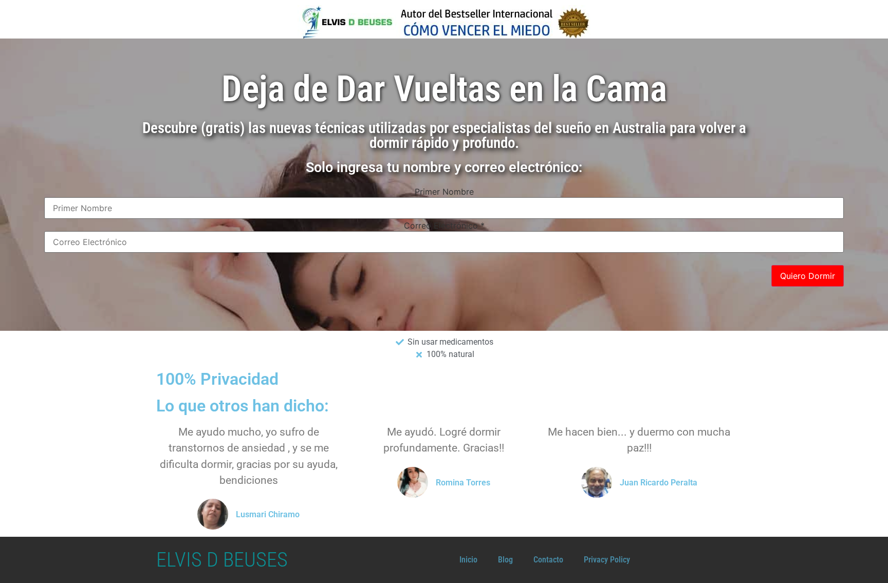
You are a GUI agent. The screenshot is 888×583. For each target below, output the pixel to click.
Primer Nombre (444, 191)
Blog (505, 560)
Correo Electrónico (444, 225)
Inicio (468, 560)
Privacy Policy (607, 560)
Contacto (548, 560)
